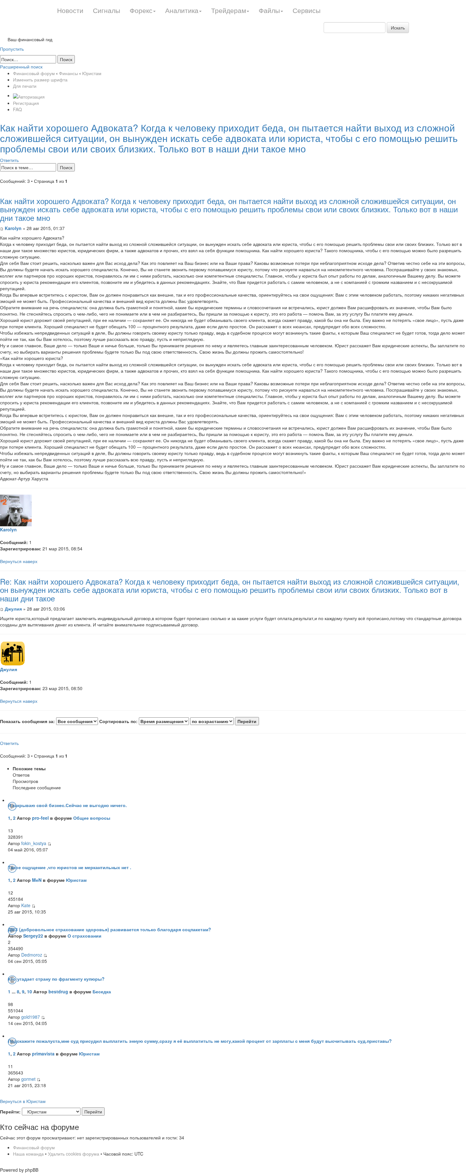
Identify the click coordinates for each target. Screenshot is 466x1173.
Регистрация (26, 103)
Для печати (24, 86)
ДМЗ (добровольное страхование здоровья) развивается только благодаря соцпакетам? (109, 929)
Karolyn (14, 228)
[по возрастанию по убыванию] (224, 721)
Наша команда (28, 1154)
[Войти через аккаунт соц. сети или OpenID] (29, 95)
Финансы (68, 73)
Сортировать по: (119, 721)
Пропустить (12, 49)
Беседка (102, 991)
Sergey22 (33, 936)
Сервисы (306, 10)
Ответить (9, 160)
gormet (28, 1079)
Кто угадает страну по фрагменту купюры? (56, 979)
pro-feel (40, 818)
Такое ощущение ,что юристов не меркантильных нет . (69, 867)
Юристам (91, 73)
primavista (43, 1053)
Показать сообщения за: (28, 721)
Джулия (13, 609)
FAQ (17, 109)
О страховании (84, 936)
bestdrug (58, 991)
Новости (70, 10)
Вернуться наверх (18, 561)
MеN (37, 880)
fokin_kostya (33, 843)
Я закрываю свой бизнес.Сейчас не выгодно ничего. (67, 805)
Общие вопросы (91, 818)
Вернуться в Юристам (23, 1101)
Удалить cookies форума (73, 1154)
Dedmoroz (31, 955)
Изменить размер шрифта (40, 79)
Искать (398, 27)
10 (29, 991)
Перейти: (10, 1111)
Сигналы (106, 10)
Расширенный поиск (21, 66)
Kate (25, 905)
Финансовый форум (34, 73)
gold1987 (30, 1017)
